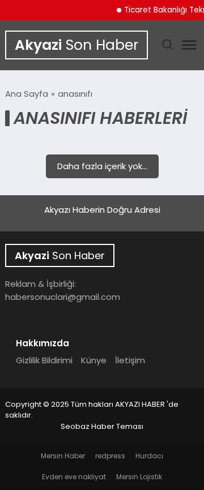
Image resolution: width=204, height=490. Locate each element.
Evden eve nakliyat (74, 477)
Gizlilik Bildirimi (44, 360)
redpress (110, 456)
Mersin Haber (63, 456)
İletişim (130, 360)
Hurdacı (149, 456)
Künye (94, 360)
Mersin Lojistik (139, 477)
